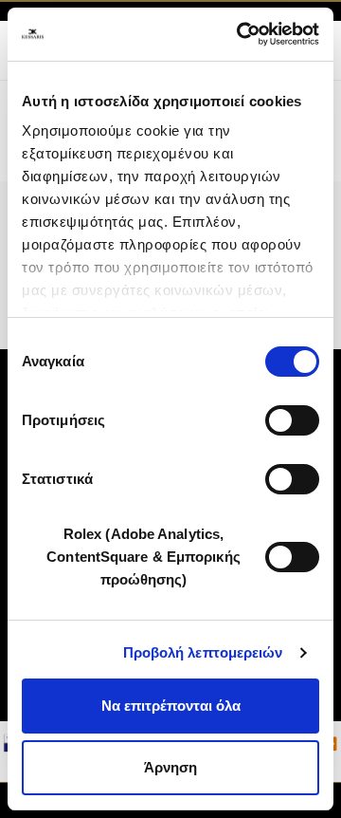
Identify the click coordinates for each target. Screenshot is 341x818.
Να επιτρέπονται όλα (171, 705)
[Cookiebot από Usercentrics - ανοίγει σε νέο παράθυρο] (240, 34)
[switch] (292, 420)
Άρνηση (170, 767)
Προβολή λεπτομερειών (203, 652)
